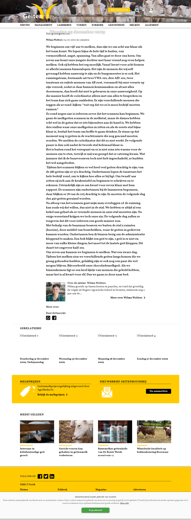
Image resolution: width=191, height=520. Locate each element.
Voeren (81, 25)
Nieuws (25, 25)
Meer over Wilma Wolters (126, 298)
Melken (135, 25)
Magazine (101, 489)
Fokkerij (97, 25)
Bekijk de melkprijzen (51, 395)
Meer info (124, 503)
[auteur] (55, 300)
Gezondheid (116, 25)
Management (43, 25)
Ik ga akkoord (95, 510)
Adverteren (139, 489)
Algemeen (152, 25)
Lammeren (64, 25)
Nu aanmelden (158, 391)
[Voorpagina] (43, 11)
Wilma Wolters (54, 40)
